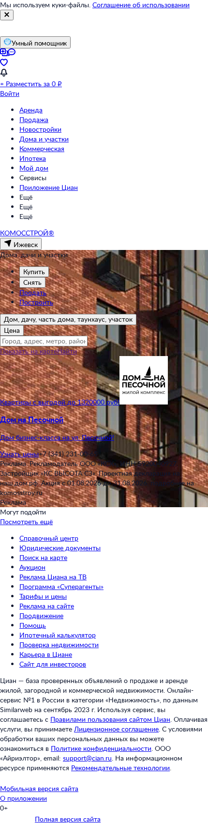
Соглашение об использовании (141, 4)
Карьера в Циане (45, 654)
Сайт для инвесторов (52, 664)
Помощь (32, 625)
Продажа (33, 119)
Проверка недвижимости (59, 644)
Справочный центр (48, 538)
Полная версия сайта (68, 819)
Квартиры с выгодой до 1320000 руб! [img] (59, 401)
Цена (12, 330)
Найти (67, 351)
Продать (32, 292)
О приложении (23, 798)
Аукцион (32, 567)
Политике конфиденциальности (101, 748)
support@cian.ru (87, 757)
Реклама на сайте (46, 605)
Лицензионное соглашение (116, 728)
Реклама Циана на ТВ (53, 576)
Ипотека (32, 158)
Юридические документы (60, 547)
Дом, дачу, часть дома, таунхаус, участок (68, 319)
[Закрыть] (7, 15)
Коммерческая (41, 148)
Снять (32, 282)
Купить (34, 271)
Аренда (31, 109)
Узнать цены (19, 453)
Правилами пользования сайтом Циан (110, 719)
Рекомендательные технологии (120, 767)
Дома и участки (44, 138)
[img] (143, 401)
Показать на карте (28, 351)
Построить (36, 302)
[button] (104, 428)
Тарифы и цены (43, 596)
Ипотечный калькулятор (57, 634)
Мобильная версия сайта (39, 788)
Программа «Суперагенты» (61, 586)
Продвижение (41, 615)
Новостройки (40, 129)
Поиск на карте (43, 557)
